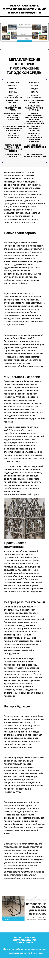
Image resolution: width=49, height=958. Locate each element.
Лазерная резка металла (13, 155)
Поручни (34, 85)
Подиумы (34, 82)
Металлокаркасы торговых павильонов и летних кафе (13, 116)
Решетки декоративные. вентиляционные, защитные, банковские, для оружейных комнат (34, 118)
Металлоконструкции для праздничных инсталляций (14, 129)
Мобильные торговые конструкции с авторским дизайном (34, 138)
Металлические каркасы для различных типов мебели (13, 148)
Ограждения (13, 82)
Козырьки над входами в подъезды (34, 129)
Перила (13, 92)
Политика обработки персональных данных (24, 949)
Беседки (34, 89)
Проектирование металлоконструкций (35, 155)
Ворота (34, 92)
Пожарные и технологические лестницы (34, 108)
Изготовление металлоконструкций (35, 146)
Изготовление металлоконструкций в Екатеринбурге (25, 9)
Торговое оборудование (34, 96)
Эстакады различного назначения (13, 136)
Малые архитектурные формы (13, 108)
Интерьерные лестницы (13, 101)
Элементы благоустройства (13, 96)
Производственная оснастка (34, 101)
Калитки (13, 89)
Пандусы (13, 85)
